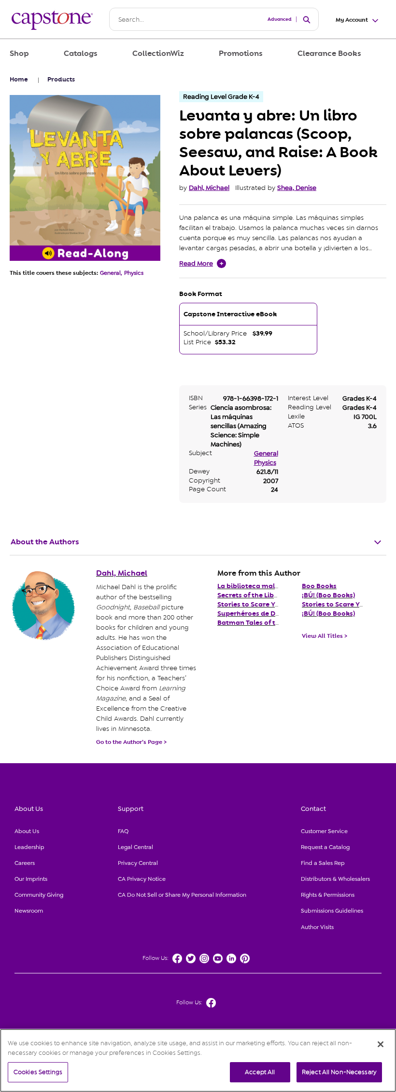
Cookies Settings (38, 1072)
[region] (198, 1060)
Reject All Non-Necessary (339, 1072)
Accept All (260, 1072)
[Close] (380, 1044)
